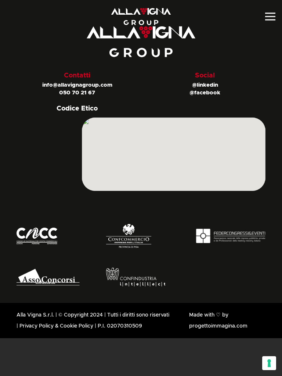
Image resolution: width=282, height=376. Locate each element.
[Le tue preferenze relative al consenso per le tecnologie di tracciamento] (269, 363)
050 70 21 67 (77, 92)
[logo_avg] (141, 16)
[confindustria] (141, 277)
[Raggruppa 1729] (141, 236)
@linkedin (205, 85)
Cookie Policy (76, 326)
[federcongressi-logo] (230, 236)
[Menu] (270, 16)
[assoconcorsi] (51, 277)
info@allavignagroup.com (77, 85)
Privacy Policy (36, 326)
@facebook (204, 92)
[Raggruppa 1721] (51, 236)
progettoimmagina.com (218, 326)
